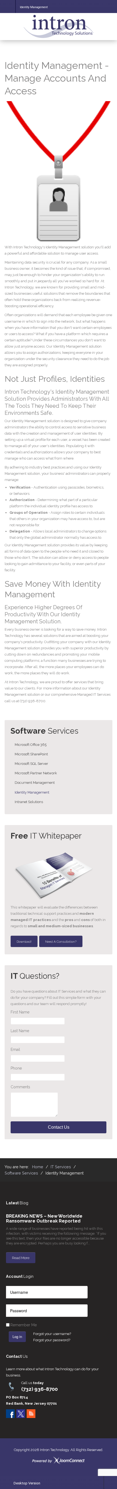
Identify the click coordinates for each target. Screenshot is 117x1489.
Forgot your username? (52, 1334)
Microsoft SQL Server (31, 764)
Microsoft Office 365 (31, 745)
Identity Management (32, 792)
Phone (16, 1068)
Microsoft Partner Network (36, 773)
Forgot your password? (51, 1340)
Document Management (35, 783)
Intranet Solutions (29, 802)
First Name (20, 1012)
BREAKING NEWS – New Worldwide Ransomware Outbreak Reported (44, 1219)
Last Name (20, 1031)
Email (15, 1049)
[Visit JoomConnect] (58, 1460)
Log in (17, 1336)
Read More (20, 1258)
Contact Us (58, 1127)
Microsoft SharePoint (31, 754)
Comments (20, 1087)
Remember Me (23, 1325)
